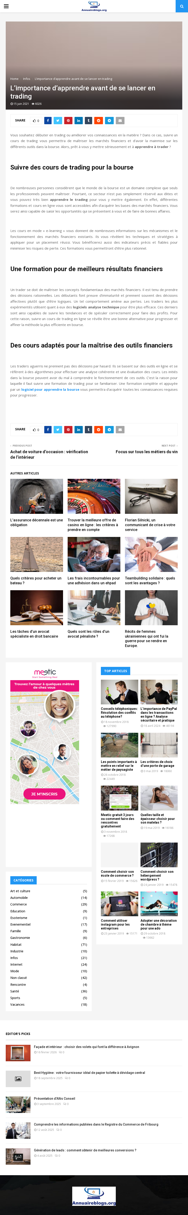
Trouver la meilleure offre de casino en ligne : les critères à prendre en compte (93, 525)
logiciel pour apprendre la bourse (50, 389)
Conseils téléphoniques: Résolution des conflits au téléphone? (119, 712)
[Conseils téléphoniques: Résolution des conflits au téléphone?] (119, 692)
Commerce (18, 904)
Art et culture (20, 891)
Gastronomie (20, 937)
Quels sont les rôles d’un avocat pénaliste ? (88, 633)
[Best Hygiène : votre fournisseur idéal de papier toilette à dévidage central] (18, 1079)
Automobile (19, 897)
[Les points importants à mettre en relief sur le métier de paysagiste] (119, 745)
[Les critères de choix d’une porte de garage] (159, 745)
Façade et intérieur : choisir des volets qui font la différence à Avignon (86, 1047)
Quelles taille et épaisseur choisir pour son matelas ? (158, 818)
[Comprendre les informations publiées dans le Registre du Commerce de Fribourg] (18, 1130)
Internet (16, 964)
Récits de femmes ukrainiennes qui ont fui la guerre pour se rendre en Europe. (146, 638)
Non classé (18, 977)
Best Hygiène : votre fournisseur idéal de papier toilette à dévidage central (89, 1073)
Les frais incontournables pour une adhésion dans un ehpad (94, 580)
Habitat (16, 944)
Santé (14, 991)
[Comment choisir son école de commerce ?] (119, 855)
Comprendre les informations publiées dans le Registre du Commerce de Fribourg (96, 1124)
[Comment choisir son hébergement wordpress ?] (159, 855)
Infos (14, 958)
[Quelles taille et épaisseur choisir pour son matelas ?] (159, 798)
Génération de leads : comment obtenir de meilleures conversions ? (85, 1150)
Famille (15, 931)
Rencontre (18, 984)
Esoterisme (18, 918)
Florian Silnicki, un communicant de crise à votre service (150, 525)
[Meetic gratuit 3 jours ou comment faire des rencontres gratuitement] (119, 798)
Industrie (16, 951)
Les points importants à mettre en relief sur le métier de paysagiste (119, 765)
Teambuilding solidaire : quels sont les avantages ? (150, 580)
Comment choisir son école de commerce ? (117, 873)
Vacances (17, 1004)
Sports (15, 998)
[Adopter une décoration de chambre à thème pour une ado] (159, 904)
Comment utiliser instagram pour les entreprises (115, 924)
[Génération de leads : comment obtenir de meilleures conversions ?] (18, 1156)
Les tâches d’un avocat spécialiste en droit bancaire (34, 633)
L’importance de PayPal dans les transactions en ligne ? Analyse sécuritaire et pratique (159, 714)
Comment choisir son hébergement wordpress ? (157, 875)
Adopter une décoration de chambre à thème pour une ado (159, 924)
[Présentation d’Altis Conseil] (18, 1104)
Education (17, 911)
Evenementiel (20, 924)
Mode (14, 971)
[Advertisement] (48, 833)
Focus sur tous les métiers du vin (147, 451)
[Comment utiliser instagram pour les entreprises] (119, 904)
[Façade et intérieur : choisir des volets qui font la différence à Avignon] (18, 1053)
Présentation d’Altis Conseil (54, 1098)
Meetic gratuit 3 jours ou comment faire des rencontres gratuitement (117, 820)
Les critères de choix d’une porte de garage (157, 764)
